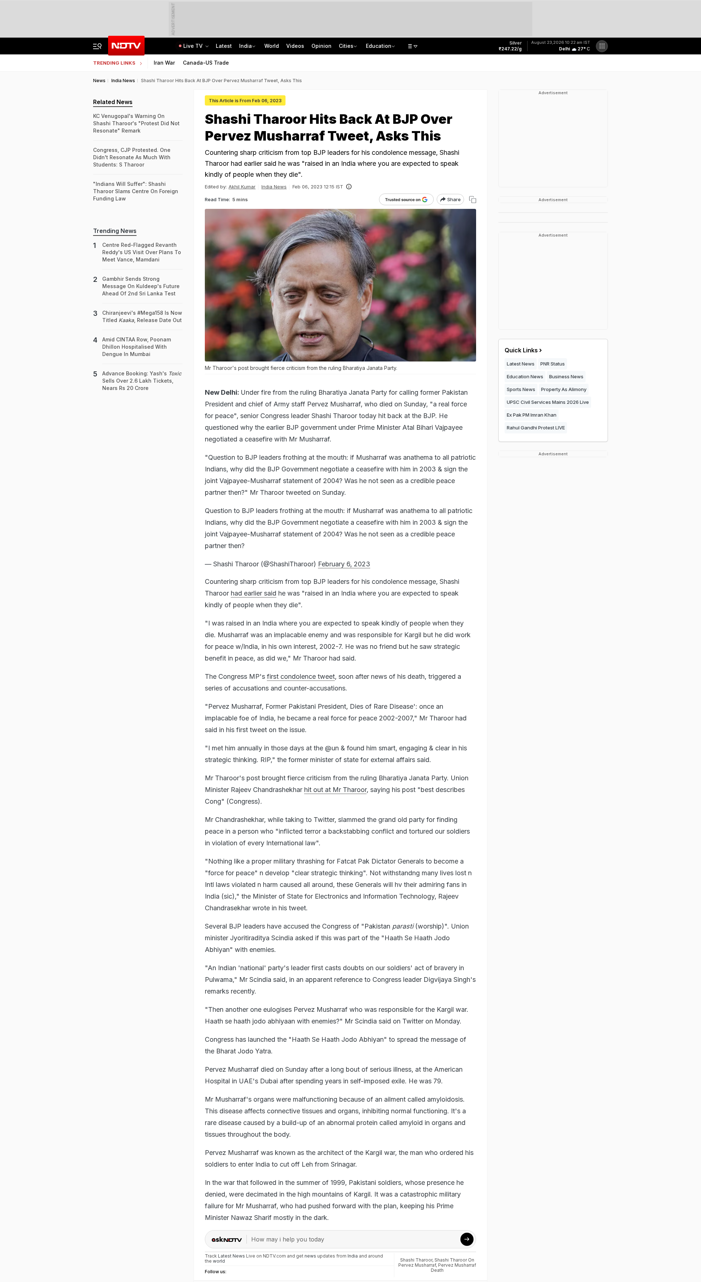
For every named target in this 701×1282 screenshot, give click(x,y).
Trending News (115, 230)
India (245, 46)
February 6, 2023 (344, 564)
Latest (224, 46)
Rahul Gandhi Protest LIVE (536, 427)
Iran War (164, 63)
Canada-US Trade (206, 63)
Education (378, 46)
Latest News (521, 364)
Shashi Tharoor (416, 1260)
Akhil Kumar (242, 187)
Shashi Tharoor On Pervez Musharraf (436, 1262)
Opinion (321, 46)
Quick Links (521, 350)
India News (274, 187)
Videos (295, 46)
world (219, 1261)
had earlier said (253, 593)
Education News (525, 376)
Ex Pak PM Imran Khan (531, 415)
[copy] (472, 199)
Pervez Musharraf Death (453, 1267)
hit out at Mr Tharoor (335, 789)
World (271, 46)
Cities (346, 46)
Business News (566, 376)
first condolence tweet (301, 676)
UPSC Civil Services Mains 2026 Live (548, 402)
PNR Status (552, 364)
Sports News (521, 389)
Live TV (193, 46)
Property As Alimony (563, 389)
